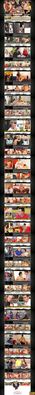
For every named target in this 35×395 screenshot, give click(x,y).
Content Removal (17, 393)
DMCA (13, 393)
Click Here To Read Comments (15, 108)
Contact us (19, 393)
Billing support (21, 393)
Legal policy (15, 393)
